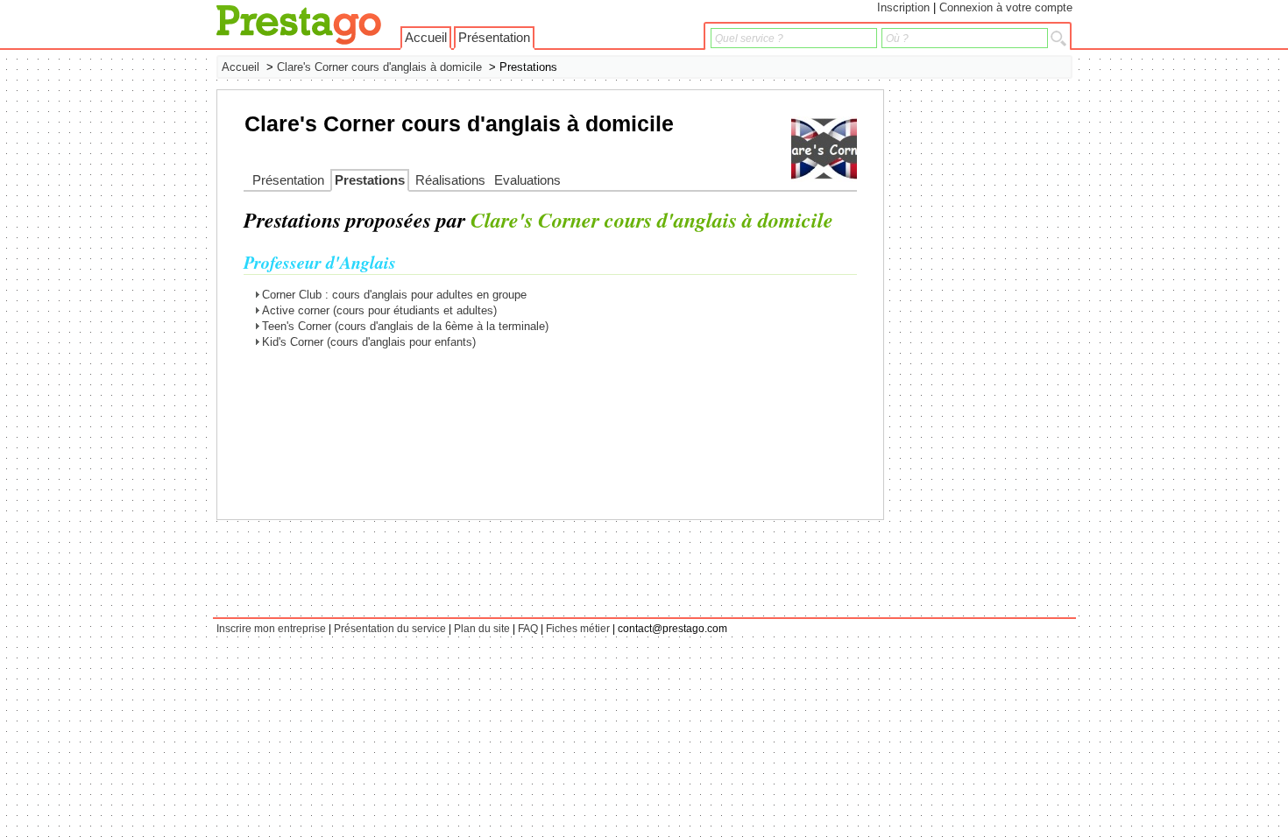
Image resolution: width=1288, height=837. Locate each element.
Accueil (426, 38)
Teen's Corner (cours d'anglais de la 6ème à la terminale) (405, 326)
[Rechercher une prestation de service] (1058, 38)
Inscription (903, 7)
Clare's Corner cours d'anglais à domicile (379, 67)
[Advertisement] (1002, 352)
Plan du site (482, 628)
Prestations (370, 180)
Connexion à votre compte (1005, 7)
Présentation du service (390, 628)
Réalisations (450, 180)
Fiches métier (578, 628)
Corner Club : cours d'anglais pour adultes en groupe (394, 294)
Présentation (494, 38)
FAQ (528, 628)
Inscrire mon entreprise (271, 628)
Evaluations (527, 180)
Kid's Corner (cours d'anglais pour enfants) (369, 341)
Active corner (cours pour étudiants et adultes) (379, 310)
